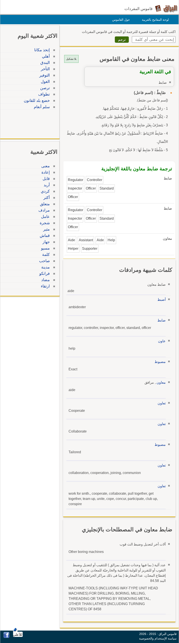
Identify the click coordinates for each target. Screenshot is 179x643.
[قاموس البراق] (166, 8)
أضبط (161, 299)
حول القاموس (121, 19)
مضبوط (160, 362)
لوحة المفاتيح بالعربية (155, 19)
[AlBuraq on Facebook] (6, 637)
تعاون (162, 403)
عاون (162, 341)
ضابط (161, 320)
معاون (161, 382)
